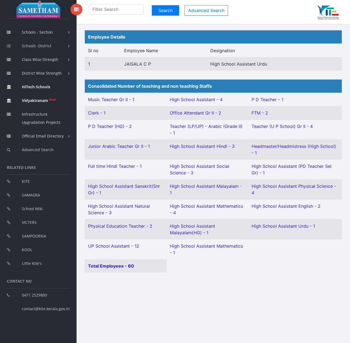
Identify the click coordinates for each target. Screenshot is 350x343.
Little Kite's (32, 263)
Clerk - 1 (97, 113)
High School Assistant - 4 (196, 99)
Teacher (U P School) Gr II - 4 (282, 126)
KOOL (27, 249)
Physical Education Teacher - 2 (120, 226)
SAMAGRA (31, 195)
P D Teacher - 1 (267, 99)
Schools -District (36, 45)
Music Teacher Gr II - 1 (111, 99)
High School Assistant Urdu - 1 (283, 226)
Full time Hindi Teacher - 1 (115, 166)
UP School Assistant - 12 (113, 246)
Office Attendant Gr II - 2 (195, 113)
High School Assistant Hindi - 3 (202, 146)
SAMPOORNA (34, 236)
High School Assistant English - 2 (286, 206)
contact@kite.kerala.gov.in (46, 308)
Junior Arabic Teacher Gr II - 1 (119, 146)
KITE (26, 181)
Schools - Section (37, 32)
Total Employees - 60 (111, 266)
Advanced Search (38, 149)
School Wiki (32, 208)
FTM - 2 (260, 113)
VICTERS (29, 222)
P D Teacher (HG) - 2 (110, 126)
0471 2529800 (34, 295)
